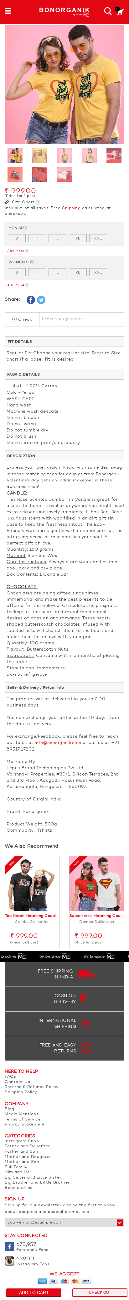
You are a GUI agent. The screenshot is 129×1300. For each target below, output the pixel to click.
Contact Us (17, 1082)
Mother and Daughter (28, 1157)
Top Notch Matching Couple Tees (32, 916)
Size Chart (22, 202)
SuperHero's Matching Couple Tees (97, 916)
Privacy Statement (25, 1124)
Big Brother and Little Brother (37, 1182)
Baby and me (19, 1188)
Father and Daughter (27, 1146)
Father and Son (21, 1152)
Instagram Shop (22, 1141)
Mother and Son (22, 1162)
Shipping (71, 208)
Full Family (16, 1167)
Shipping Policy (21, 1092)
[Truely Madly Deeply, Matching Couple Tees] (64, 84)
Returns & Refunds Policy (32, 1087)
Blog (9, 1109)
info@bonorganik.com (58, 743)
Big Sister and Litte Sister (33, 1177)
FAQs (10, 1077)
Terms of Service (23, 1119)
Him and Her (18, 1172)
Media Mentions (22, 1114)
